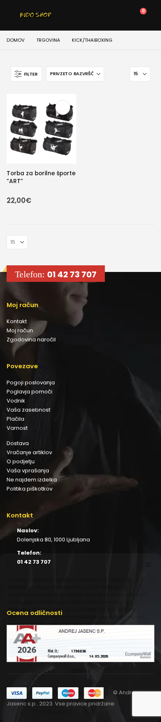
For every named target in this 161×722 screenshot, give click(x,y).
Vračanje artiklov (29, 452)
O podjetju (21, 461)
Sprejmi (80, 647)
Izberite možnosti (62, 107)
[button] (148, 564)
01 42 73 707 (72, 274)
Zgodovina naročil (31, 339)
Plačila (15, 419)
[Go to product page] (41, 129)
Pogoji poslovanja (31, 382)
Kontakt (17, 321)
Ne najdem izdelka (32, 480)
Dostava (18, 443)
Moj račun (20, 330)
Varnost (17, 428)
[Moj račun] (101, 15)
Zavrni (81, 670)
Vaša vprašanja (28, 470)
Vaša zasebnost (104, 711)
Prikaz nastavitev (80, 693)
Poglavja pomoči (29, 392)
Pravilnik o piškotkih (56, 711)
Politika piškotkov (29, 489)
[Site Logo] (35, 15)
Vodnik (16, 401)
